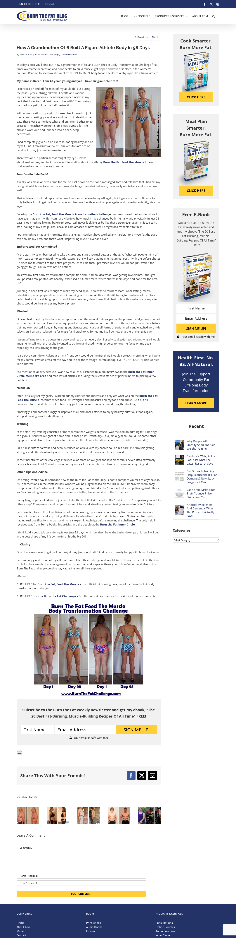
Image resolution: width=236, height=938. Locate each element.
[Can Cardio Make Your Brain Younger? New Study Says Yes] (179, 490)
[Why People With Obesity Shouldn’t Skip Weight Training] (179, 442)
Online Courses (165, 927)
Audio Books (94, 927)
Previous (142, 37)
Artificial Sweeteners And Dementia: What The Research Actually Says (200, 510)
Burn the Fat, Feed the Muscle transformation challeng (71, 214)
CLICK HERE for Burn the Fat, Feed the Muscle (48, 584)
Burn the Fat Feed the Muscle (124, 162)
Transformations (68, 54)
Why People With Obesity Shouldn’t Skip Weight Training (201, 444)
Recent (196, 426)
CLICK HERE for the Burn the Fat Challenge (46, 596)
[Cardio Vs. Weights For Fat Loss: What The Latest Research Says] (179, 457)
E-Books (91, 931)
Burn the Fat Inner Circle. (118, 524)
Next (155, 37)
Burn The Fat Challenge (47, 54)
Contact (21, 935)
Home (20, 923)
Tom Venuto (26, 54)
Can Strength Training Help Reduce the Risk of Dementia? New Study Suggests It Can (202, 476)
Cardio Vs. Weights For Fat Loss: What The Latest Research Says (201, 459)
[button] (213, 15)
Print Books (93, 923)
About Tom (24, 927)
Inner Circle (162, 935)
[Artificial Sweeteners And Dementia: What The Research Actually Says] (179, 507)
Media (20, 931)
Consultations (164, 923)
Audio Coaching (165, 931)
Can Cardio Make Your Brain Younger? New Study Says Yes (201, 493)
